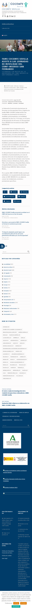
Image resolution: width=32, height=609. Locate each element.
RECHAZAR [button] (23, 603)
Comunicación (7, 276)
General (6, 293)
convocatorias (7, 343)
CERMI (23, 337)
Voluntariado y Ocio (9, 314)
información (14, 356)
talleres (24, 370)
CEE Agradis (6, 273)
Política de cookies (7, 555)
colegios (5, 340)
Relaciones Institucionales (15, 101)
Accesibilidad (7, 264)
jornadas (15, 103)
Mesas (12, 359)
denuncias (18, 345)
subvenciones (16, 370)
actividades (6, 326)
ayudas (5, 334)
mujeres (5, 362)
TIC (4, 372)
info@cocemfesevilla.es (8, 24)
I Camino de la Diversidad (9, 412)
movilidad (21, 103)
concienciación (14, 340)
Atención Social (7, 270)
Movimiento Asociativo (9, 302)
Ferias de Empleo (24, 412)
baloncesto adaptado (14, 334)
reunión (13, 367)
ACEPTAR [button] (16, 603)
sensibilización (7, 370)
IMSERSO (10, 103)
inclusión (6, 356)
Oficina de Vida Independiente (17, 362)
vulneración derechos (8, 375)
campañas (16, 337)
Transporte (6, 311)
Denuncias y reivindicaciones (11, 416)
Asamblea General (23, 332)
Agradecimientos (7, 420)
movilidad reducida (22, 359)
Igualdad (6, 296)
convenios (23, 340)
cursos (22, 343)
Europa (5, 285)
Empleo (6, 282)
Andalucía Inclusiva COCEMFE (9, 332)
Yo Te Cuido (19, 375)
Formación (6, 290)
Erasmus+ (19, 351)
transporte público (12, 372)
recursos (6, 367)
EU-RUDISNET (6, 354)
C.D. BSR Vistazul (7, 337)
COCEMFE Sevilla (11, 9)
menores (5, 359)
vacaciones (22, 372)
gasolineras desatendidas (17, 354)
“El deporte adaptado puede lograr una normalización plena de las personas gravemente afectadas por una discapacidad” (15, 233)
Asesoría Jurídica (8, 267)
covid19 (15, 343)
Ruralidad (21, 367)
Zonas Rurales (7, 378)
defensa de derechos (8, 345)
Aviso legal (4, 558)
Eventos (6, 288)
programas (13, 364)
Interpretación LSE (8, 299)
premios (5, 364)
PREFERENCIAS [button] (16, 606)
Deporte (6, 279)
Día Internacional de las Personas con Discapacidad (14, 348)
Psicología (6, 305)
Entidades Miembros (8, 351)
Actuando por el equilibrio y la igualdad (12, 329)
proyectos (22, 364)
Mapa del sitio (18, 420)
